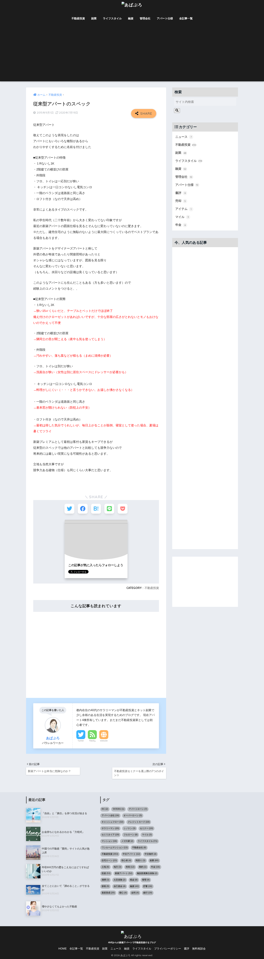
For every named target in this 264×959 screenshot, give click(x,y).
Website (104, 740)
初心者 (126, 860)
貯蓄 (147, 886)
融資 (130, 18)
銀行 (147, 892)
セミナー (146, 828)
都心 (123, 892)
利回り (140, 860)
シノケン (129, 828)
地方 (117, 867)
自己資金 (120, 886)
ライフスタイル (112, 18)
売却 (180, 201)
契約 (143, 867)
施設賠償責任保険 (147, 873)
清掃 (105, 880)
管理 (146, 880)
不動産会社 (139, 847)
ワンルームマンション (115, 847)
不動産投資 (78, 18)
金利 (135, 892)
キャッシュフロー (112, 822)
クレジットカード (139, 822)
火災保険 (120, 880)
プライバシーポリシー (167, 948)
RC (105, 809)
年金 (180, 225)
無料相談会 (199, 948)
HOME (62, 948)
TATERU (118, 809)
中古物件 (150, 854)
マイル (182, 217)
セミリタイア (110, 834)
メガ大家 (127, 841)
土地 (105, 867)
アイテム (183, 209)
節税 (105, 886)
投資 (106, 873)
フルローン (131, 834)
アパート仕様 (165, 18)
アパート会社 (110, 815)
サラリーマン (110, 828)
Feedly (92, 740)
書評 (180, 193)
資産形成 (108, 892)
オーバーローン (133, 815)
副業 (94, 18)
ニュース (183, 137)
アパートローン (138, 809)
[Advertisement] (132, 54)
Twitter (81, 740)
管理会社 (145, 18)
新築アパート (123, 873)
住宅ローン (109, 860)
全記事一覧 (186, 18)
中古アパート (131, 854)
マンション (109, 841)
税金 (134, 880)
